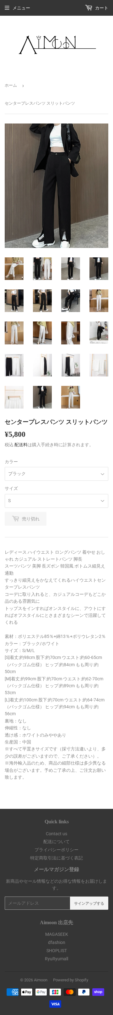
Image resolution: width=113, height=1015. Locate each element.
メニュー (21, 7)
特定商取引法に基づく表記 (56, 857)
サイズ (11, 488)
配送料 (21, 444)
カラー (11, 461)
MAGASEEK (56, 934)
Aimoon (40, 980)
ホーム (11, 85)
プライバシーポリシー (56, 849)
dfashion (56, 942)
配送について (56, 841)
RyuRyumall (56, 958)
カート (101, 7)
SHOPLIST (56, 950)
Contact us (56, 833)
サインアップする (89, 903)
